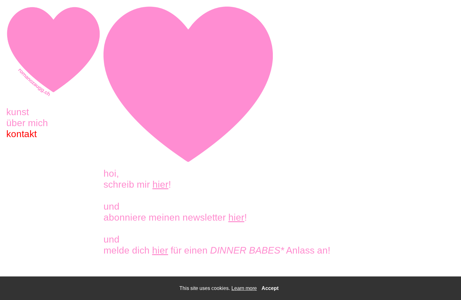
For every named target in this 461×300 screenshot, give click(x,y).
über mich (27, 123)
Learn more (244, 288)
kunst (17, 112)
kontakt (21, 134)
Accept (270, 288)
